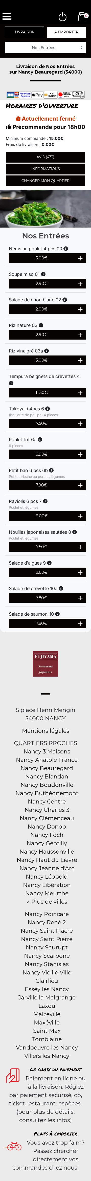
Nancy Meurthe (47, 893)
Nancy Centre (47, 801)
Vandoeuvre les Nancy (47, 1047)
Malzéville (46, 1014)
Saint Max (47, 1031)
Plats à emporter (55, 1133)
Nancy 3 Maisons (47, 751)
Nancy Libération (47, 885)
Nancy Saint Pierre (47, 939)
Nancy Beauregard (46, 768)
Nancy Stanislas (47, 964)
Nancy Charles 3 (47, 810)
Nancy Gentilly (47, 843)
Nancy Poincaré (47, 914)
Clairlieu (46, 980)
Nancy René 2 (47, 922)
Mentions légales (45, 730)
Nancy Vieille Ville (46, 972)
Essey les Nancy (47, 989)
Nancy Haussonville (46, 851)
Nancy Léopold (47, 876)
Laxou (46, 1005)
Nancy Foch (46, 835)
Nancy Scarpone (47, 955)
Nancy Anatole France (47, 759)
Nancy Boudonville (46, 785)
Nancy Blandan (46, 776)
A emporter (66, 32)
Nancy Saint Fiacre (47, 930)
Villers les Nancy (46, 1056)
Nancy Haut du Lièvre (47, 860)
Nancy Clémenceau (47, 818)
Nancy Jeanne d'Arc (46, 868)
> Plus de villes (47, 901)
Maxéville (47, 1022)
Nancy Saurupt (47, 947)
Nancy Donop (47, 826)
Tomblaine (47, 1039)
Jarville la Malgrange (47, 997)
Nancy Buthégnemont (46, 793)
